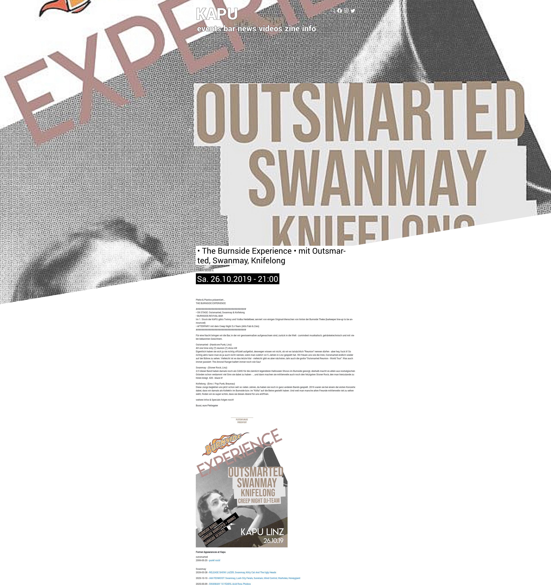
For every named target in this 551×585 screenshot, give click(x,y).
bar (229, 28)
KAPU (217, 13)
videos (270, 28)
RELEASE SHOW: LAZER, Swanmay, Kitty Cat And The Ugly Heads (242, 572)
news (247, 28)
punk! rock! (214, 560)
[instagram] (346, 10)
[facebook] (340, 10)
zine (292, 28)
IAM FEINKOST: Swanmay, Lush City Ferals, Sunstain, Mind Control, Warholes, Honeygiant (254, 578)
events (209, 28)
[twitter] (353, 10)
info (309, 28)
